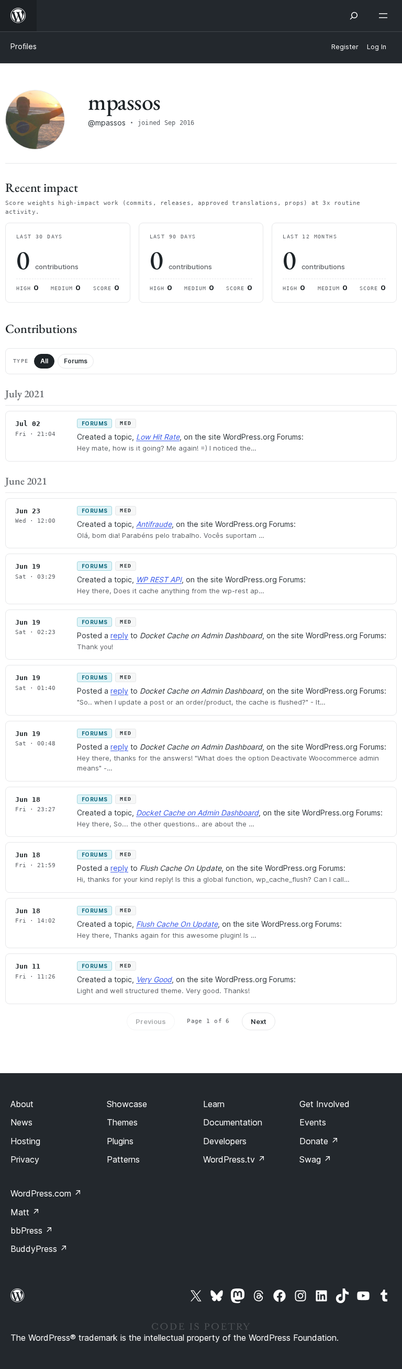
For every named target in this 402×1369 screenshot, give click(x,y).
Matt (25, 1212)
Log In (376, 47)
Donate (319, 1141)
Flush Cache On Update (177, 923)
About (22, 1104)
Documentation (232, 1122)
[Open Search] (353, 15)
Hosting (25, 1141)
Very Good (154, 979)
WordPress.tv (234, 1159)
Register (345, 47)
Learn (214, 1104)
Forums (75, 361)
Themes (122, 1122)
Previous (151, 1021)
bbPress (31, 1230)
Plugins (120, 1141)
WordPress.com (46, 1193)
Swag (315, 1159)
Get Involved (324, 1104)
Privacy (24, 1159)
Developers (225, 1141)
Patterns (123, 1159)
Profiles (23, 46)
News (21, 1122)
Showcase (127, 1104)
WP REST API (159, 579)
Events (312, 1122)
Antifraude (154, 524)
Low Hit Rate (158, 436)
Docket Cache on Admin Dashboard (197, 812)
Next (258, 1021)
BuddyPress (39, 1249)
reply (119, 635)
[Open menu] (385, 15)
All (44, 361)
